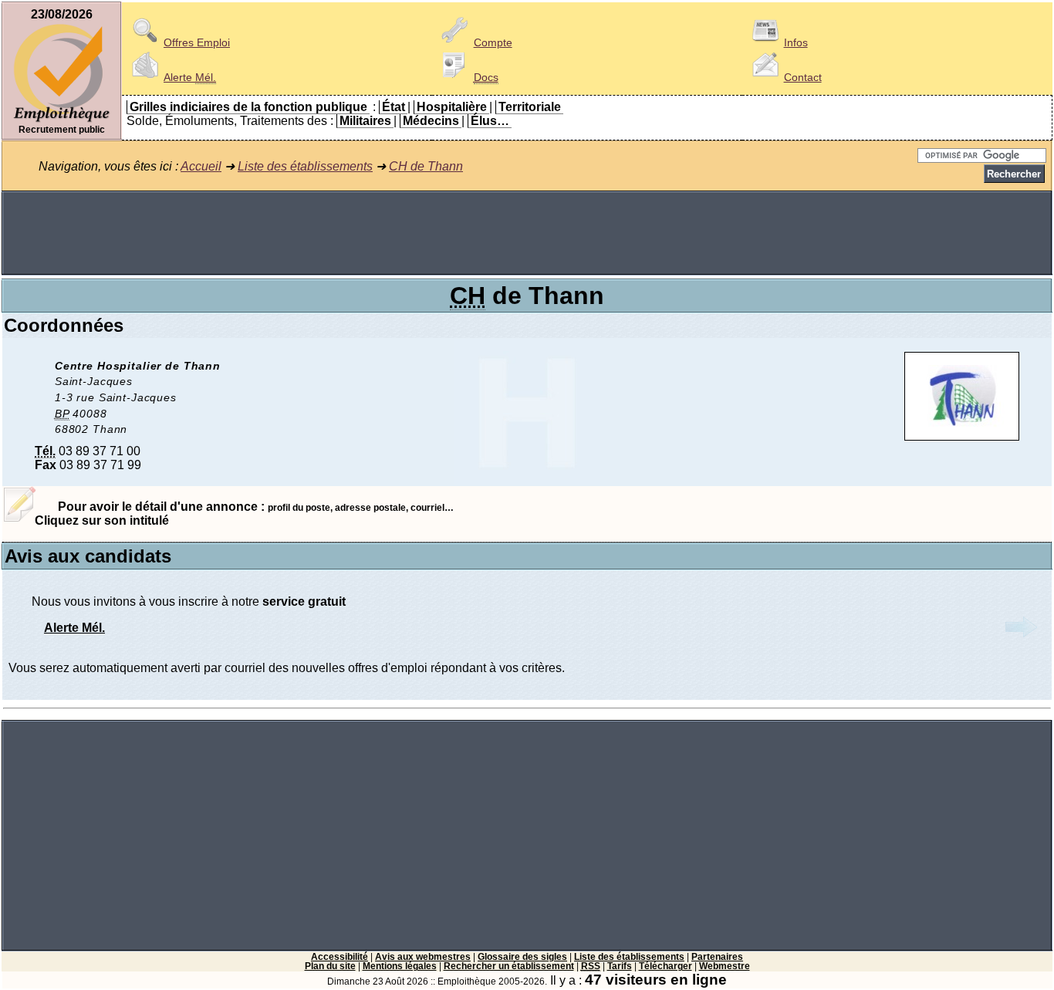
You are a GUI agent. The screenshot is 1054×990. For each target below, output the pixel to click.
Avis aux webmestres (423, 956)
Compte (493, 42)
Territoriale (529, 106)
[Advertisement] (527, 233)
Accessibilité (339, 956)
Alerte (190, 77)
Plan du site (330, 966)
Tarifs (619, 966)
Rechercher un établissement (509, 966)
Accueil (201, 166)
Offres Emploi (197, 42)
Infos (796, 42)
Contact (803, 77)
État (393, 106)
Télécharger (665, 966)
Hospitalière (452, 106)
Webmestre (724, 966)
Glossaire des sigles (522, 956)
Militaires (365, 120)
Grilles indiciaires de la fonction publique (248, 106)
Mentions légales (400, 966)
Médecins (431, 120)
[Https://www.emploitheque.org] (62, 120)
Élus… (490, 120)
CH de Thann (426, 166)
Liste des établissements (305, 166)
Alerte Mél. (74, 627)
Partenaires (717, 956)
